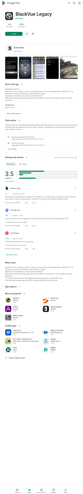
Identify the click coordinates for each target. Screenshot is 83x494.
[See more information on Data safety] (19, 120)
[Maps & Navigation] (14, 113)
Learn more (18, 51)
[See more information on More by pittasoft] (24, 293)
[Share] (26, 33)
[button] (11, 68)
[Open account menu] (79, 3)
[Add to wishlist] (32, 33)
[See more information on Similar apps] (19, 325)
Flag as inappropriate (15, 358)
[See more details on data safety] (12, 149)
